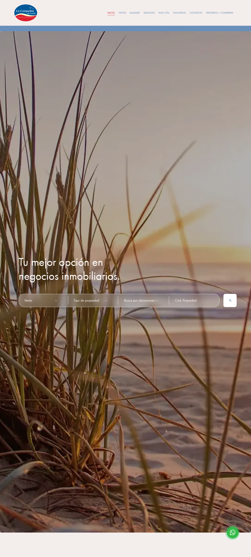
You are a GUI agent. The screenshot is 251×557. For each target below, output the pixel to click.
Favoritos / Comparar (219, 12)
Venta (122, 12)
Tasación (149, 12)
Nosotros (179, 12)
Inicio (111, 12)
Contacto (196, 12)
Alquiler (135, 12)
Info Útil (164, 12)
